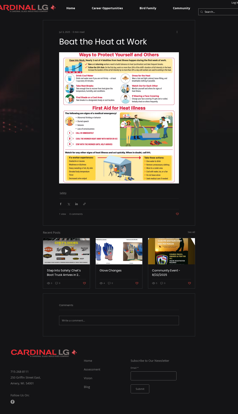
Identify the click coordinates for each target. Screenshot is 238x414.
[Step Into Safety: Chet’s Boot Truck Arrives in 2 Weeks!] (66, 251)
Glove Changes (111, 270)
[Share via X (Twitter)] (68, 203)
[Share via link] (84, 203)
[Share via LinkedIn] (76, 203)
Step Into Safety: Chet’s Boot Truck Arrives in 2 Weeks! (64, 272)
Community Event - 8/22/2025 (166, 272)
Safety (63, 192)
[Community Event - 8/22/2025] (171, 251)
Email (134, 368)
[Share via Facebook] (60, 203)
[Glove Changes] (119, 251)
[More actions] (177, 32)
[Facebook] (13, 402)
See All (191, 232)
